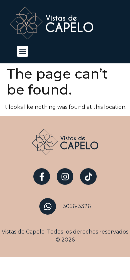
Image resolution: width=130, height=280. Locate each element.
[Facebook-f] (41, 176)
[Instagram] (65, 176)
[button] (22, 51)
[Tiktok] (88, 176)
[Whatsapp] (47, 206)
